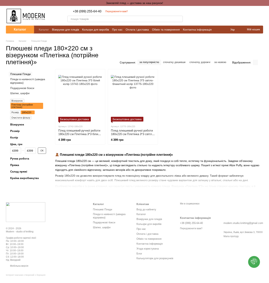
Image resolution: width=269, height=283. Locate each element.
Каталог (44, 29)
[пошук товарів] (179, 19)
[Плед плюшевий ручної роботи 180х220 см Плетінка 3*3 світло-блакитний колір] (133, 97)
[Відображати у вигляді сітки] (255, 62)
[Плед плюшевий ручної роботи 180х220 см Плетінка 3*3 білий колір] (80, 97)
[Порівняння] (239, 16)
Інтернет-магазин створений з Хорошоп (25, 275)
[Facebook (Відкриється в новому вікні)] (195, 15)
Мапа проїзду (231, 236)
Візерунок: (17, 100)
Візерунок (17, 124)
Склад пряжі (18, 171)
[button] (254, 262)
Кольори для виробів (95, 29)
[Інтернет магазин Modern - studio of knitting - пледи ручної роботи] (25, 212)
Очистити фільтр (20, 117)
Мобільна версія (18, 265)
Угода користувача (147, 248)
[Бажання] (250, 16)
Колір (14, 137)
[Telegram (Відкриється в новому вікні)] (200, 15)
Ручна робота (19, 158)
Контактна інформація (197, 29)
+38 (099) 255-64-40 (87, 11)
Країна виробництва (24, 178)
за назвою (220, 62)
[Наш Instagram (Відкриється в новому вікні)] (190, 15)
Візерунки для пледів (65, 29)
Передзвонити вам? (116, 11)
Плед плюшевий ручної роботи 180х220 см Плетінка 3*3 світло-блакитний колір (132, 134)
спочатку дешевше (174, 62)
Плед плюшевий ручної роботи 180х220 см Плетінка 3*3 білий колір (79, 134)
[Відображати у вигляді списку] (260, 62)
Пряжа (14, 165)
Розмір (15, 131)
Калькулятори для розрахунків (154, 258)
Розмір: (15, 112)
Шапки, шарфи (20, 93)
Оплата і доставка (137, 29)
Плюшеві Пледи (102, 209)
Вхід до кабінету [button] (146, 209)
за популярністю (149, 62)
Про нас (117, 29)
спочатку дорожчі (199, 62)
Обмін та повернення (166, 29)
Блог (139, 253)
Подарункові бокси (22, 88)
